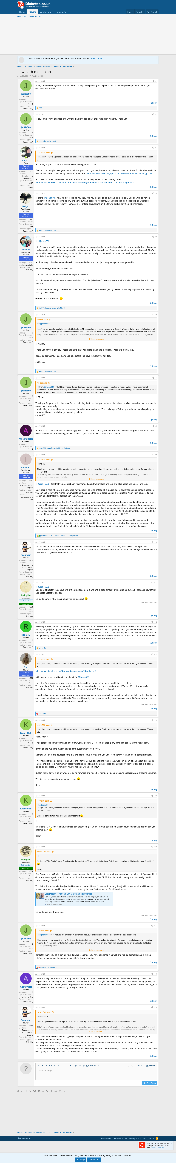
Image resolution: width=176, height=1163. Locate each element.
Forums (32, 11)
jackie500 (24, 75)
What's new (45, 11)
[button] (53, 11)
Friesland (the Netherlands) (27, 177)
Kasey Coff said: (44, 851)
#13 (155, 654)
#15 (155, 796)
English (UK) (25, 1138)
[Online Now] (25, 157)
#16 (155, 846)
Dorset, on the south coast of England (27, 567)
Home (22, 11)
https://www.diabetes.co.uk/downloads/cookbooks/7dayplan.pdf (65, 670)
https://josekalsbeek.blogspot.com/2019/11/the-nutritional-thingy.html (119, 173)
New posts (21, 16)
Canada (30, 221)
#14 (155, 720)
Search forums (34, 16)
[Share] (153, 81)
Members (61, 11)
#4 (156, 193)
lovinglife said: (43, 800)
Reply (154, 102)
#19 (155, 1007)
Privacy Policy (135, 1138)
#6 (156, 314)
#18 (155, 974)
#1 (156, 81)
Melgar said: (42, 382)
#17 (155, 925)
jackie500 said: (43, 152)
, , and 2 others (54, 448)
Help (145, 1138)
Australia (29, 265)
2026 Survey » (97, 58)
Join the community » (158, 1148)
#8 (156, 426)
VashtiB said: (42, 319)
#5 (156, 236)
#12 (155, 622)
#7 (156, 378)
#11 (155, 582)
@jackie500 (49, 197)
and (47, 141)
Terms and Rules (120, 1138)
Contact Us (106, 1138)
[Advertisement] (88, 36)
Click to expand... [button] (96, 339)
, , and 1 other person (59, 535)
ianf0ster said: (43, 930)
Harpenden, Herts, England (26, 486)
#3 (156, 147)
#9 (156, 454)
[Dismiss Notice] (156, 58)
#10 (155, 542)
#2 (156, 114)
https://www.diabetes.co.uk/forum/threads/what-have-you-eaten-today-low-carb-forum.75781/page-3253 (84, 182)
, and (52, 308)
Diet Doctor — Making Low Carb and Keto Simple (68, 893)
